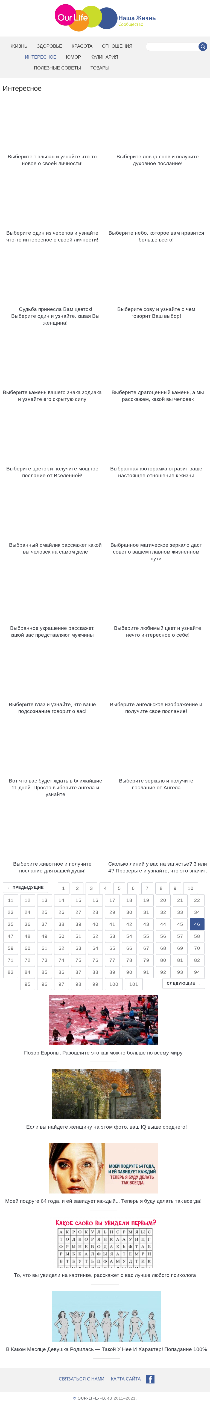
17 (112, 900)
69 (180, 948)
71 (11, 960)
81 (180, 960)
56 (163, 936)
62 (62, 948)
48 (28, 936)
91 (146, 972)
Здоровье (49, 46)
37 (45, 924)
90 (129, 972)
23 (11, 912)
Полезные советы (57, 68)
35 (11, 924)
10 (191, 888)
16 (95, 900)
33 (180, 912)
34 (197, 912)
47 (11, 936)
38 (62, 924)
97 (62, 984)
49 (45, 936)
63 (78, 948)
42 (129, 924)
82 (197, 960)
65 (112, 948)
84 (28, 972)
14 (62, 900)
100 (113, 984)
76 (95, 960)
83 (11, 972)
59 (11, 948)
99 (95, 984)
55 (146, 936)
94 (197, 972)
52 (95, 936)
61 (45, 948)
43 (146, 924)
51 (78, 936)
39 (78, 924)
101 (133, 984)
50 (62, 936)
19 (146, 900)
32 (163, 912)
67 (146, 948)
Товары (100, 68)
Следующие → (184, 983)
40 (95, 924)
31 (146, 912)
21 (180, 900)
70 (197, 948)
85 (45, 972)
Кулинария (104, 57)
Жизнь (19, 46)
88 (95, 972)
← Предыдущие (25, 887)
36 (28, 924)
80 (163, 960)
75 (78, 960)
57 (180, 936)
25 (45, 912)
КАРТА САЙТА (126, 1379)
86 (62, 972)
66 (129, 948)
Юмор (73, 57)
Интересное (40, 57)
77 (112, 960)
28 (95, 912)
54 (129, 936)
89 (112, 972)
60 (28, 948)
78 (129, 960)
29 (112, 912)
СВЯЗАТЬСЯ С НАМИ (81, 1379)
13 (45, 900)
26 (62, 912)
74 (62, 960)
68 (163, 948)
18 (129, 900)
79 (146, 960)
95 (28, 984)
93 (180, 972)
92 (163, 972)
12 (28, 900)
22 (197, 900)
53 (112, 936)
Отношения (117, 46)
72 (28, 960)
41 (112, 924)
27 (78, 912)
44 (163, 924)
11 (11, 900)
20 (163, 900)
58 (197, 936)
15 (78, 900)
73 (45, 960)
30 (129, 912)
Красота (82, 46)
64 (95, 948)
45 (180, 924)
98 (78, 984)
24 (28, 912)
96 (45, 984)
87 (78, 972)
